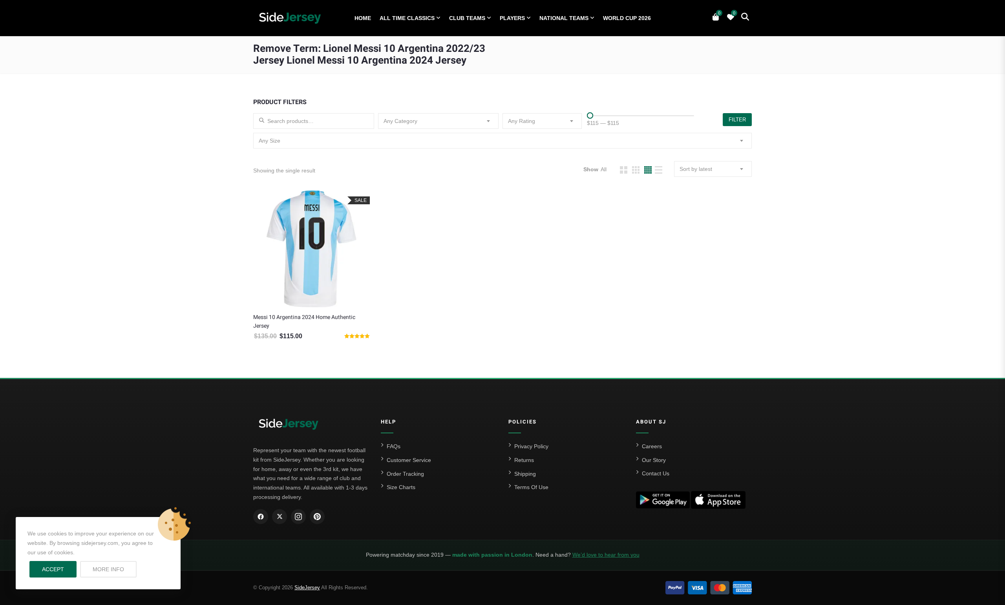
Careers (652, 446)
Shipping (525, 474)
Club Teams (467, 18)
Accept (53, 569)
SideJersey (307, 587)
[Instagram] (298, 516)
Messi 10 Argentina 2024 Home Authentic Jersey (304, 321)
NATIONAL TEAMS (563, 18)
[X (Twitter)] (279, 516)
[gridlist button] (623, 170)
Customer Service (409, 460)
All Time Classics (407, 18)
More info (115, 569)
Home (362, 18)
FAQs (393, 446)
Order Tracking (405, 474)
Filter (737, 120)
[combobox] (438, 121)
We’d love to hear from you (606, 555)
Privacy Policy (531, 446)
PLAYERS (512, 18)
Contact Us (655, 473)
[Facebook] (260, 516)
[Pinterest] (317, 516)
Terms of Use (531, 487)
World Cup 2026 (627, 18)
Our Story (654, 460)
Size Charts (401, 487)
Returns (524, 460)
